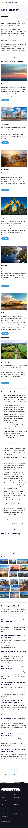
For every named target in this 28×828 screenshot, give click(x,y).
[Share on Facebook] (5, 774)
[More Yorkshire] (10, 2)
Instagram (5, 816)
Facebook (5, 813)
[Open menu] (25, 2)
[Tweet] (9, 774)
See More (5, 100)
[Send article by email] (22, 774)
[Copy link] (18, 774)
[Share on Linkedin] (14, 774)
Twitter (17, 813)
